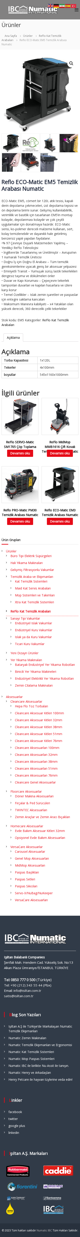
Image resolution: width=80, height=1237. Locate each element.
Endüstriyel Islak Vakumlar (33, 623)
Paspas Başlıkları (27, 872)
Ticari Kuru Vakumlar (29, 644)
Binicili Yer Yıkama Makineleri (35, 671)
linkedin (13, 1132)
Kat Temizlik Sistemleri (31, 581)
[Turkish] (74, 6)
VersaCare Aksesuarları (31, 900)
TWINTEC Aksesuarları (31, 810)
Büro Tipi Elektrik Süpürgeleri (31, 556)
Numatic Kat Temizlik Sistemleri (31, 1052)
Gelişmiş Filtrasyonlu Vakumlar (32, 570)
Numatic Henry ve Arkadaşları (29, 1072)
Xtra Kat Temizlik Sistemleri (34, 602)
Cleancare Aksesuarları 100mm (37, 748)
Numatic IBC (44, 1230)
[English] (51, 6)
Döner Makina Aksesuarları (34, 796)
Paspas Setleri (25, 879)
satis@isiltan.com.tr (19, 996)
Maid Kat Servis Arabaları (33, 588)
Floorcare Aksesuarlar (26, 791)
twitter (13, 1119)
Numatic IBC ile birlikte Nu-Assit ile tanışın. (38, 1066)
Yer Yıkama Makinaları (26, 660)
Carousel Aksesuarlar (30, 851)
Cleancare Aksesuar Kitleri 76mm (38, 741)
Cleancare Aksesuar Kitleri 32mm (38, 720)
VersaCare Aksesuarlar (26, 847)
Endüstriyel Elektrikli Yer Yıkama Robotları (44, 678)
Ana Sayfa (11, 36)
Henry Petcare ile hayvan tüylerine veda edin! (40, 1079)
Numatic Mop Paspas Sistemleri (31, 1059)
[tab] (13, 337)
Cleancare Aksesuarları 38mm (36, 761)
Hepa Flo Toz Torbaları (31, 706)
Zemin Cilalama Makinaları (34, 685)
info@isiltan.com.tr (27, 990)
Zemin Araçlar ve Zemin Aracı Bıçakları (42, 817)
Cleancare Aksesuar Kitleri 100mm (39, 713)
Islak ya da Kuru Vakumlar (33, 637)
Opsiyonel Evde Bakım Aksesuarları (40, 838)
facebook (15, 1112)
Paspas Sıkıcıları (26, 886)
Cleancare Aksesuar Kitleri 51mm (38, 734)
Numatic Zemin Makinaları (27, 1038)
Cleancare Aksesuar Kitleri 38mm (38, 727)
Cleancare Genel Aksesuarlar (35, 782)
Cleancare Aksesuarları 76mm (36, 775)
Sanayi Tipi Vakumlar (25, 618)
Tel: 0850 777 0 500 (20, 979)
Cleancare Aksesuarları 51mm (36, 768)
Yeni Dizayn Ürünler (24, 653)
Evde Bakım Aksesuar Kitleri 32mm (40, 831)
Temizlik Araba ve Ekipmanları (31, 577)
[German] (56, 6)
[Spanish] (68, 6)
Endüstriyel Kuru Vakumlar (33, 630)
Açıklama (13, 337)
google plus (16, 1126)
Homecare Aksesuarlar (26, 826)
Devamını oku (20, 453)
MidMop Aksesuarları (30, 865)
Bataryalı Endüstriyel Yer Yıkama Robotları (45, 664)
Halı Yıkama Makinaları (26, 563)
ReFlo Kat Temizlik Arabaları (30, 611)
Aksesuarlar (14, 697)
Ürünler (28, 36)
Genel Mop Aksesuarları (32, 858)
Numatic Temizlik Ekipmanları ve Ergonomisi (40, 1045)
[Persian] (62, 6)
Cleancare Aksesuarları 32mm (36, 754)
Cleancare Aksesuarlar (26, 701)
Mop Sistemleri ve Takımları (35, 595)
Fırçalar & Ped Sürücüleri (32, 803)
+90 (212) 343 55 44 (26, 985)
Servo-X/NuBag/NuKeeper (34, 893)
